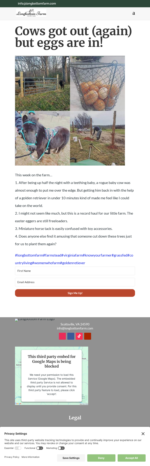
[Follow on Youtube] (87, 336)
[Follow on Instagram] (62, 336)
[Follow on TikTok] (79, 336)
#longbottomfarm (29, 255)
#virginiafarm (72, 255)
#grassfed (119, 255)
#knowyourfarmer (97, 255)
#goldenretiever (72, 263)
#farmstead (52, 255)
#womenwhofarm (46, 263)
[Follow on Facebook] (70, 336)
